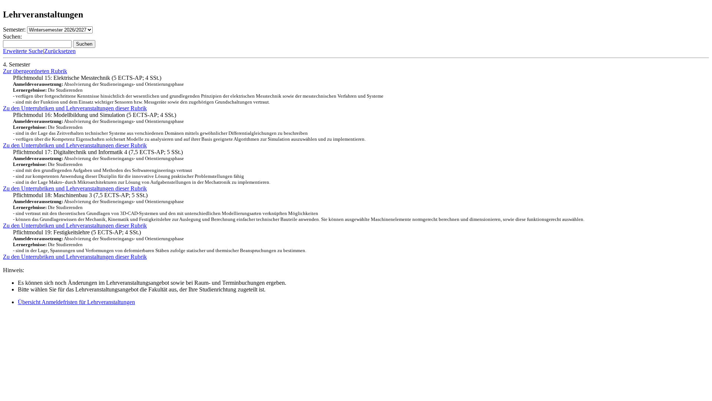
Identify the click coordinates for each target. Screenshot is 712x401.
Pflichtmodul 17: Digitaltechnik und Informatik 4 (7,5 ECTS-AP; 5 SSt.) (141, 167)
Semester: (14, 29)
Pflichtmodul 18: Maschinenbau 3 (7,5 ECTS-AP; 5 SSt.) (298, 207)
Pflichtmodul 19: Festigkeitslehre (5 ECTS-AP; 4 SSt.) (159, 241)
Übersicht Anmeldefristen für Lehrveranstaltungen (76, 302)
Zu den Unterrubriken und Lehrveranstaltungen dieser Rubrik (75, 108)
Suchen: (12, 36)
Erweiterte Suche (23, 51)
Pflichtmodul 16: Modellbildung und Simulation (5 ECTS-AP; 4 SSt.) (189, 127)
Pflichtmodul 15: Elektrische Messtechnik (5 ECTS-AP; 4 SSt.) (198, 90)
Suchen (84, 44)
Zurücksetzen (60, 51)
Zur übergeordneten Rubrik (35, 71)
